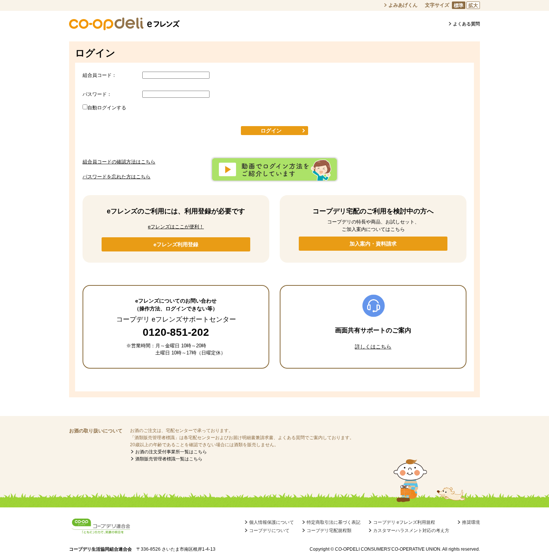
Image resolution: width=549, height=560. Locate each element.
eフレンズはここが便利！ (176, 226)
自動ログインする (106, 107)
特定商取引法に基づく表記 (333, 522)
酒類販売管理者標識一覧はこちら (168, 459)
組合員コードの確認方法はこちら (119, 162)
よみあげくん (403, 5)
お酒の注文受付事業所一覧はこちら (171, 451)
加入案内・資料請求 (373, 244)
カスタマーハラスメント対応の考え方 (411, 530)
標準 (458, 5)
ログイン (271, 131)
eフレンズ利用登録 (175, 244)
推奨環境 (471, 522)
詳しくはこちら (373, 347)
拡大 (473, 5)
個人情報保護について (271, 522)
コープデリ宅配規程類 (329, 530)
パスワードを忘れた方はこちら (117, 176)
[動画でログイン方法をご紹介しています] (274, 177)
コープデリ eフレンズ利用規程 (404, 522)
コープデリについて (269, 530)
